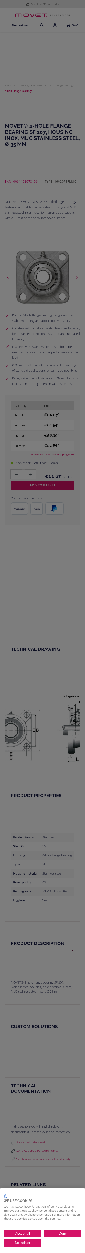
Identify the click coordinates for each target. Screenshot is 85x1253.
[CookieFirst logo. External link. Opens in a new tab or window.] (5, 1196)
